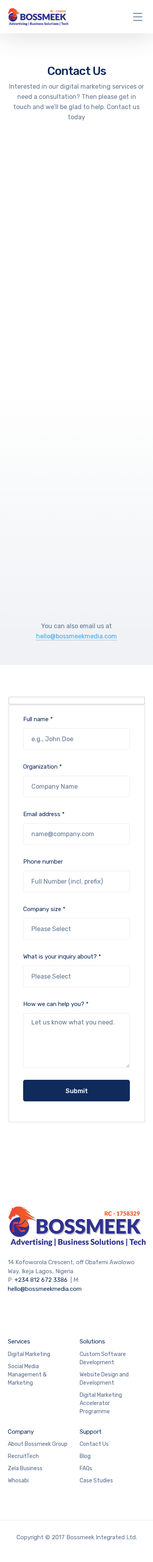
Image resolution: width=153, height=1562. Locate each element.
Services (19, 1341)
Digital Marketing (29, 1354)
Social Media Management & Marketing (27, 1374)
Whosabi (18, 1480)
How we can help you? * (56, 1004)
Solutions (92, 1341)
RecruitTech (23, 1456)
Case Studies (96, 1480)
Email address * (44, 814)
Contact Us (94, 1444)
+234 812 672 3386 (41, 1279)
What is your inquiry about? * (62, 956)
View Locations (73, 432)
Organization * (42, 766)
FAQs (86, 1468)
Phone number (43, 861)
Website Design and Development (104, 1378)
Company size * (44, 909)
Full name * (38, 719)
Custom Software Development (103, 1358)
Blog (85, 1456)
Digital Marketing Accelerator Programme (101, 1403)
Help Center (73, 272)
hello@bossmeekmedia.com (76, 636)
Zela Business (25, 1468)
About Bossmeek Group (37, 1444)
